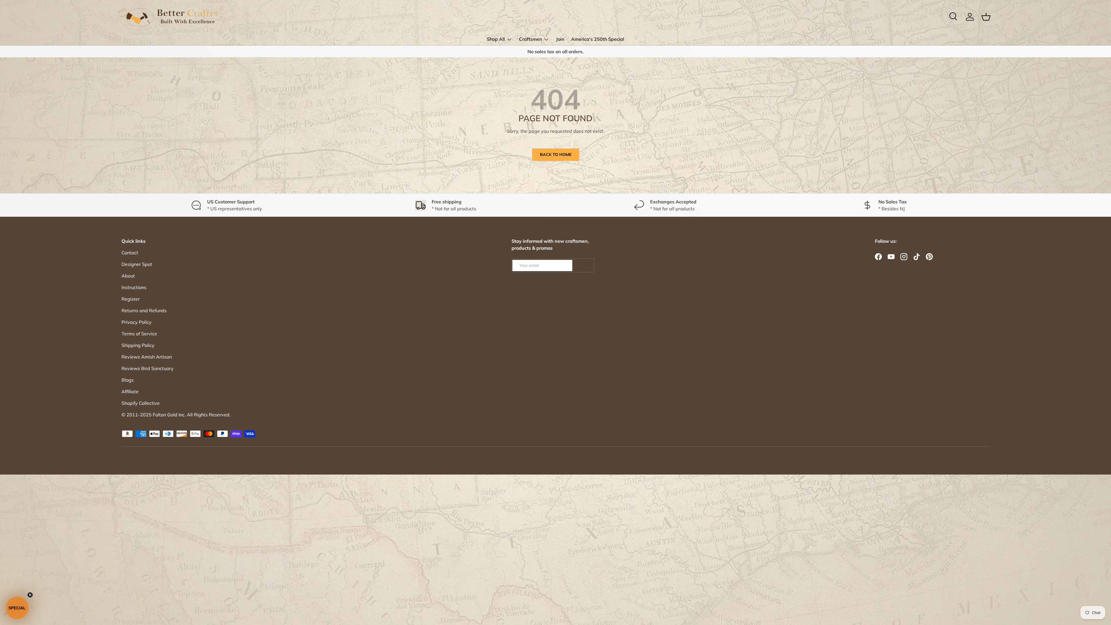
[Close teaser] (30, 595)
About (128, 276)
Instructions (134, 287)
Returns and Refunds (144, 310)
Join (560, 39)
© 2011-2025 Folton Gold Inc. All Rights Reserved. (176, 415)
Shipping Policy (138, 345)
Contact (130, 252)
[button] (17, 608)
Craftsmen (530, 39)
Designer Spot (137, 264)
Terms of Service (139, 334)
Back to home (555, 154)
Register (131, 299)
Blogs (128, 380)
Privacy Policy (137, 322)
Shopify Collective (141, 403)
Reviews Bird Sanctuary (148, 368)
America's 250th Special (597, 39)
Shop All (496, 39)
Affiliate (130, 391)
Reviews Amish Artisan (147, 357)
